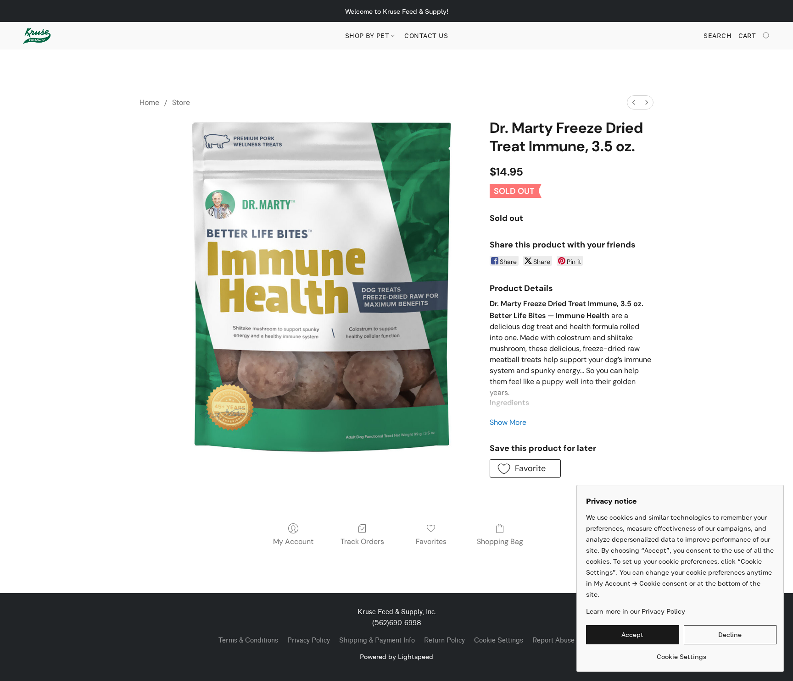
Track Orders (362, 541)
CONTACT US (426, 35)
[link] (681, 653)
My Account (293, 541)
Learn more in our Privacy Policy (635, 611)
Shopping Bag (500, 541)
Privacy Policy (308, 640)
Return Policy (444, 640)
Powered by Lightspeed (396, 656)
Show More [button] (508, 422)
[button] (36, 36)
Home (149, 102)
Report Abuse (553, 640)
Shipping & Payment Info (377, 640)
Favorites (431, 541)
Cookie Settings (498, 640)
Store (181, 102)
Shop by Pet (368, 35)
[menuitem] (633, 102)
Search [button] (718, 35)
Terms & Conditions (248, 640)
